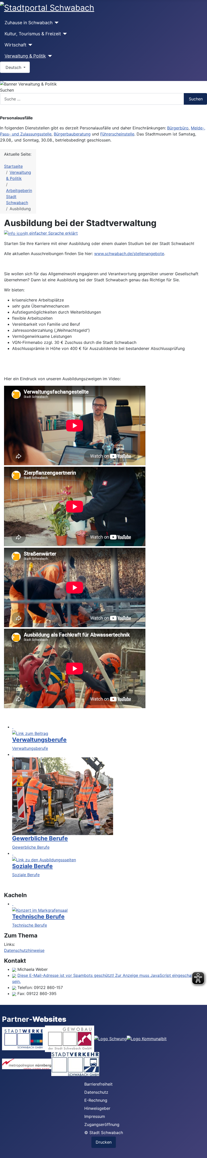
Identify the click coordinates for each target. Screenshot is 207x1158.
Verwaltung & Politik (25, 56)
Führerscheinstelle (117, 133)
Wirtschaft (15, 44)
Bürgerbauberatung (72, 133)
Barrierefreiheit (98, 1084)
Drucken (104, 1142)
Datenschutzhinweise (24, 950)
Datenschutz (96, 1092)
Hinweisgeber (97, 1108)
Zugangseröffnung (101, 1124)
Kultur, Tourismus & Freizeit (33, 33)
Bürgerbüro (178, 127)
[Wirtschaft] (29, 45)
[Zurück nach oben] (200, 1151)
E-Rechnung (95, 1100)
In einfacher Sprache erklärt (51, 233)
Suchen (7, 90)
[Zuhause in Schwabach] (56, 23)
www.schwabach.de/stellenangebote (129, 253)
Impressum (94, 1116)
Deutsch (13, 67)
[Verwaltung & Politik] (49, 56)
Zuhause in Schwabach (29, 22)
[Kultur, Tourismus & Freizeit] (64, 34)
